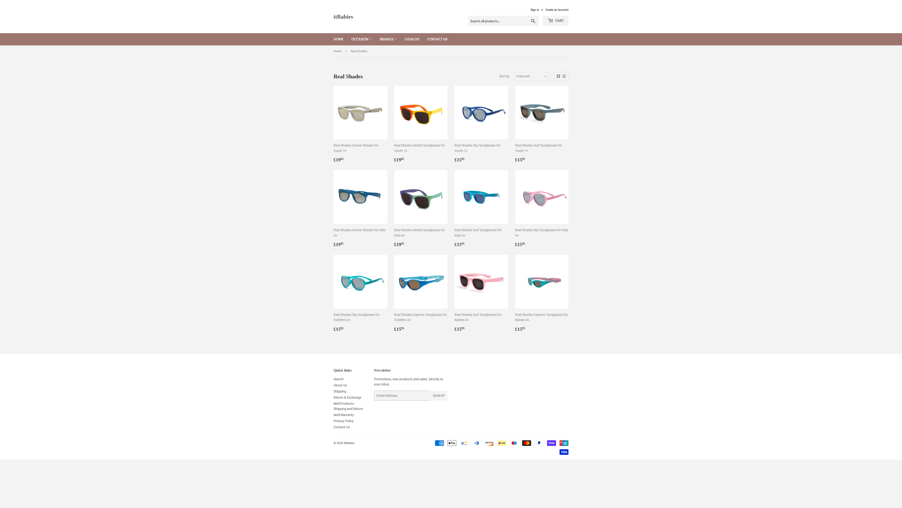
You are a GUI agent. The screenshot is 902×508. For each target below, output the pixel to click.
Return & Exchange (347, 397)
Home (339, 39)
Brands (387, 39)
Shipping (340, 391)
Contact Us (437, 39)
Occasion (360, 39)
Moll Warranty (344, 415)
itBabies (343, 16)
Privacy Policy (344, 421)
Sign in (534, 10)
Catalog (412, 39)
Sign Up (438, 395)
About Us (340, 385)
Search (339, 379)
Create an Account (556, 10)
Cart (559, 21)
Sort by (504, 76)
